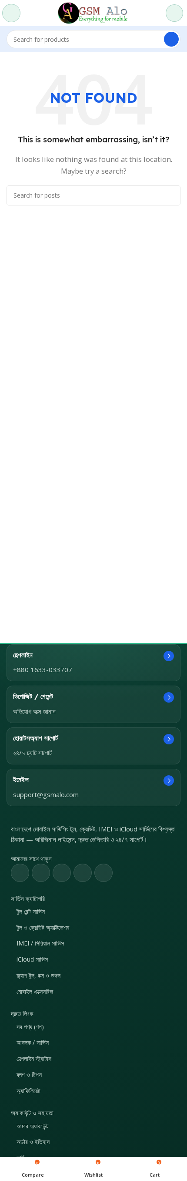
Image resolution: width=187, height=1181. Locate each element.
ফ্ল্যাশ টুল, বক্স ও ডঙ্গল (38, 975)
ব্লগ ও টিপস (29, 1074)
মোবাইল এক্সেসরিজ (35, 991)
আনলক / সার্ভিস (33, 1042)
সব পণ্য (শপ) (30, 1027)
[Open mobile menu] (11, 13)
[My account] (174, 13)
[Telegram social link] (103, 873)
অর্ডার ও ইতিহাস (33, 1141)
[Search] (171, 39)
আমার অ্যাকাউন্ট (33, 1126)
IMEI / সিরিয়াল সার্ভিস (40, 943)
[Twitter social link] (41, 873)
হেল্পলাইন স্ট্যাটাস (34, 1058)
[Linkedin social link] (82, 873)
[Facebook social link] (20, 873)
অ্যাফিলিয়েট (28, 1091)
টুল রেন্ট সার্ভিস (31, 911)
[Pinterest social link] (62, 873)
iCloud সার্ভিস (32, 959)
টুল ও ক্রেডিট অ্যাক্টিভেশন (43, 927)
